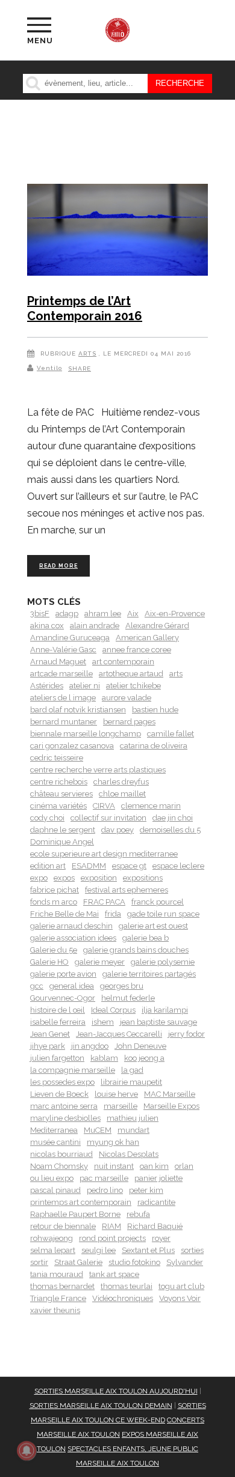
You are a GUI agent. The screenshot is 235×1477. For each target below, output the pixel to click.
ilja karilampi (165, 1009)
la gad (132, 1070)
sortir (39, 1262)
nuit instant (114, 1166)
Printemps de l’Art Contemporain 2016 (84, 309)
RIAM (111, 1226)
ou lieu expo (52, 1178)
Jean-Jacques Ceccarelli (119, 1034)
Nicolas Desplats (128, 1154)
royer (161, 1238)
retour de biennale (63, 1226)
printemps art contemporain (80, 1202)
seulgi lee (98, 1250)
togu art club (181, 1286)
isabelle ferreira (58, 1022)
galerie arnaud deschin (71, 925)
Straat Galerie (78, 1262)
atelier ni (84, 685)
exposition (99, 877)
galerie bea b (145, 937)
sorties (192, 1250)
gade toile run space (163, 913)
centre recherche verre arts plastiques (98, 769)
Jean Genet (50, 1034)
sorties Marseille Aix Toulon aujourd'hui (116, 1391)
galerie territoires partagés (149, 973)
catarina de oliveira (153, 745)
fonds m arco (53, 901)
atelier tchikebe (133, 685)
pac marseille (104, 1178)
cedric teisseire (56, 757)
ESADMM (89, 865)
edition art (48, 865)
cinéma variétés (58, 805)
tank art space (114, 1274)
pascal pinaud (55, 1190)
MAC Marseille (169, 1094)
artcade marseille (61, 673)
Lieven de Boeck (59, 1094)
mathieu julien (132, 1118)
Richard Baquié (155, 1226)
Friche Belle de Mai (64, 913)
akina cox (47, 625)
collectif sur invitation (108, 817)
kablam (104, 1058)
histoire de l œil (57, 1009)
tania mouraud (56, 1274)
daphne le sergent (62, 829)
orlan (184, 1166)
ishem (103, 1022)
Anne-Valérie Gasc (63, 649)
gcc (36, 985)
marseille (120, 1106)
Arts (87, 353)
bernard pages (129, 721)
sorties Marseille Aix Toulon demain (101, 1405)
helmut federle (128, 997)
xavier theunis (55, 1310)
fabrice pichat (54, 889)
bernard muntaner (63, 721)
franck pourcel (157, 901)
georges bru (121, 985)
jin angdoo (89, 1046)
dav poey (117, 829)
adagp (66, 613)
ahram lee (102, 613)
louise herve (116, 1094)
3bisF (39, 613)
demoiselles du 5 (170, 829)
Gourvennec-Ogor (62, 997)
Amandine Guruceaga (70, 637)
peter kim (146, 1190)
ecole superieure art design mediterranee (104, 853)
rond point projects (112, 1238)
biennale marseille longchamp (85, 733)
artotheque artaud (131, 673)
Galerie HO (49, 961)
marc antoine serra (64, 1106)
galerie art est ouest (153, 925)
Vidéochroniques (122, 1298)
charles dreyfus (121, 781)
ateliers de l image (63, 697)
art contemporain (123, 661)
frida (113, 913)
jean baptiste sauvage (158, 1022)
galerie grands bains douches (136, 949)
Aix (133, 613)
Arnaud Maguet (58, 661)
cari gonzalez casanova (72, 745)
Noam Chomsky (59, 1166)
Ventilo (49, 368)
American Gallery (147, 637)
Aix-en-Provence (175, 613)
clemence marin (151, 805)
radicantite (156, 1202)
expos (64, 877)
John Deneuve (140, 1046)
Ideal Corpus (113, 1009)
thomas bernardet (62, 1286)
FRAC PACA (104, 901)
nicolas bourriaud (61, 1154)
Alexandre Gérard (157, 625)
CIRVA (104, 805)
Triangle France (58, 1298)
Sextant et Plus (148, 1250)
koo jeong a (144, 1058)
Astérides (46, 685)
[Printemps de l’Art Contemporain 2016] (117, 232)
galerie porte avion (63, 973)
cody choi (47, 817)
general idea (71, 985)
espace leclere (178, 865)
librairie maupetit (131, 1082)
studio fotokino (134, 1262)
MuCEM (97, 1130)
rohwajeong (51, 1238)
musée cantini (55, 1142)
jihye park (47, 1046)
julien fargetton (57, 1058)
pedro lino (105, 1190)
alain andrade (94, 625)
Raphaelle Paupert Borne (75, 1214)
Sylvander (184, 1262)
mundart (133, 1130)
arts (176, 673)
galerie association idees (73, 937)
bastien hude (155, 709)
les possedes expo (62, 1082)
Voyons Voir (180, 1298)
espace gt (129, 865)
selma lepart (52, 1250)
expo (39, 877)
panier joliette (158, 1178)
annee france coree (136, 649)
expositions (143, 877)
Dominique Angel (62, 841)
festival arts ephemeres (126, 889)
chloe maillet (122, 793)
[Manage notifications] (26, 1450)
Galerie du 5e (53, 949)
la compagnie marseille (72, 1070)
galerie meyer (100, 961)
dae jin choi (172, 817)
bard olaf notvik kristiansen (78, 709)
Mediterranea (54, 1130)
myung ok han (113, 1142)
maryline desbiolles (65, 1118)
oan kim (154, 1166)
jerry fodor (186, 1034)
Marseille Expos (171, 1106)
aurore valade (126, 697)
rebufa (138, 1214)
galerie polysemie (163, 961)
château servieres (61, 793)
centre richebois (58, 781)
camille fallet (170, 733)
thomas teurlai (126, 1286)
